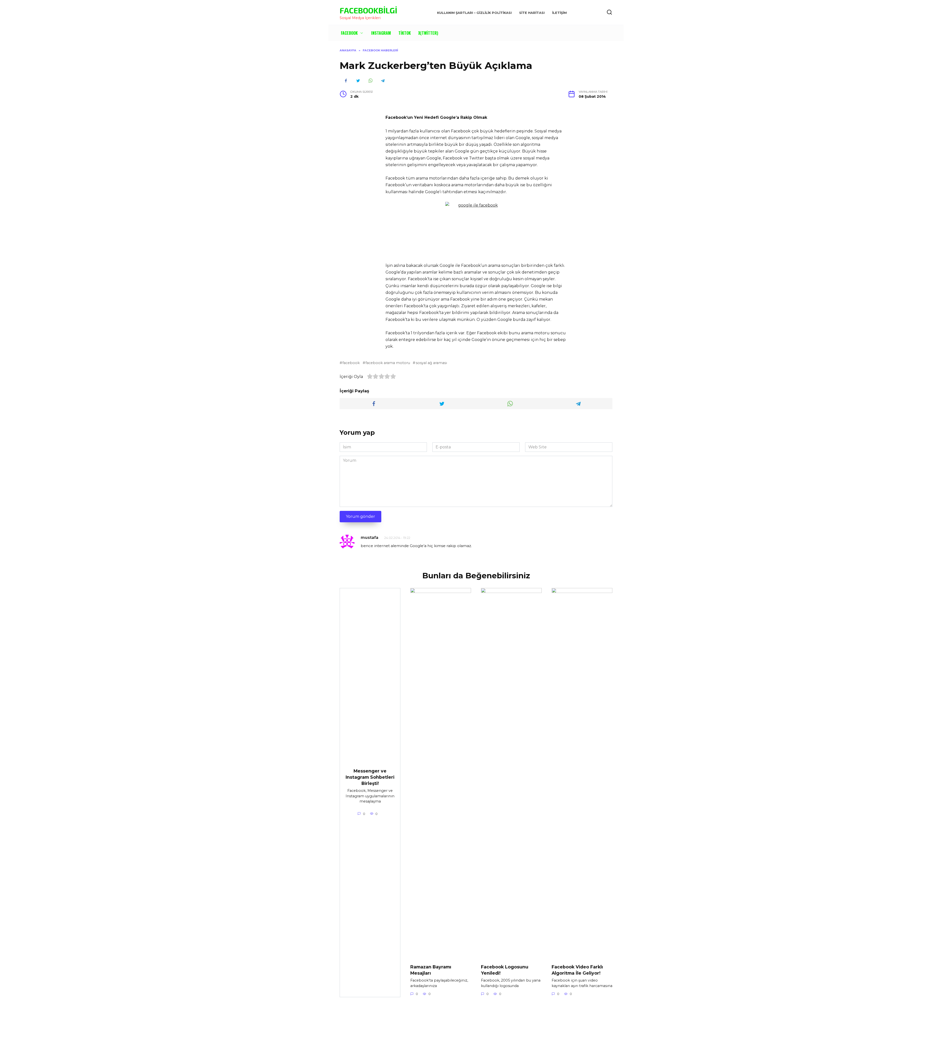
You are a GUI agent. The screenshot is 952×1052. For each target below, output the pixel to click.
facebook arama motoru (387, 363)
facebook (351, 363)
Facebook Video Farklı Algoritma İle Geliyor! (577, 970)
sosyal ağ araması (431, 363)
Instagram (381, 33)
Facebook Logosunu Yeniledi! (504, 970)
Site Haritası (532, 13)
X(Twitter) (428, 33)
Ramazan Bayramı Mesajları (430, 970)
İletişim (559, 13)
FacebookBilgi (368, 10)
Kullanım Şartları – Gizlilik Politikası (474, 13)
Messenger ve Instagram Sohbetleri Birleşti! (370, 777)
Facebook (349, 33)
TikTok (404, 33)
